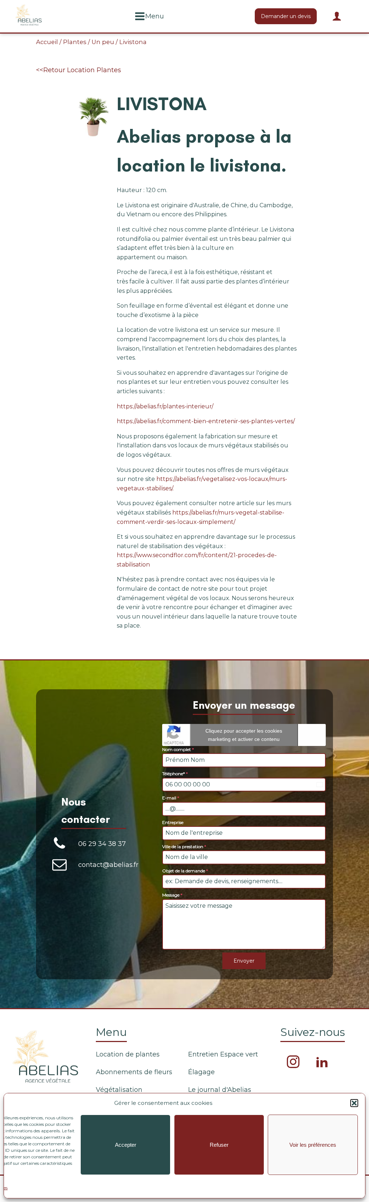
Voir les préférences (312, 1145)
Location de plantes (128, 1054)
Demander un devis (286, 16)
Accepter (125, 1145)
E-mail (170, 797)
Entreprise (172, 822)
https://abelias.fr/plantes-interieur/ (165, 406)
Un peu (103, 41)
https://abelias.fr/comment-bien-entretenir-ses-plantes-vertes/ (206, 421)
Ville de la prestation (184, 846)
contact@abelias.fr (108, 865)
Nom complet (178, 749)
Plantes (74, 41)
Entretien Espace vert (223, 1054)
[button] (354, 1103)
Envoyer (244, 961)
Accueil (47, 41)
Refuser (219, 1145)
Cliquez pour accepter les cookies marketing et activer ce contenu (243, 735)
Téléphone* (175, 773)
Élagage (201, 1072)
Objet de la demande (185, 870)
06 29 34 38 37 (102, 844)
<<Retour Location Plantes (78, 70)
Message (172, 895)
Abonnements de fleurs (134, 1072)
